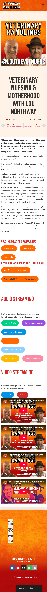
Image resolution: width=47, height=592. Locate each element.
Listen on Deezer (10, 358)
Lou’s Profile (8, 257)
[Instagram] (23, 567)
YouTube (23, 394)
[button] (43, 5)
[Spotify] (29, 567)
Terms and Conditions (10, 523)
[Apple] (34, 567)
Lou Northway (34, 119)
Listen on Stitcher (10, 340)
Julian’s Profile (28, 248)
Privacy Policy (10, 530)
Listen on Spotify (10, 323)
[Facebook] (12, 567)
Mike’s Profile (9, 248)
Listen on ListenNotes (33, 358)
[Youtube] (17, 567)
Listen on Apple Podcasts (33, 323)
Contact (10, 541)
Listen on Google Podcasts (14, 332)
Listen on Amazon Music (13, 349)
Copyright (10, 536)
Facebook (7, 394)
